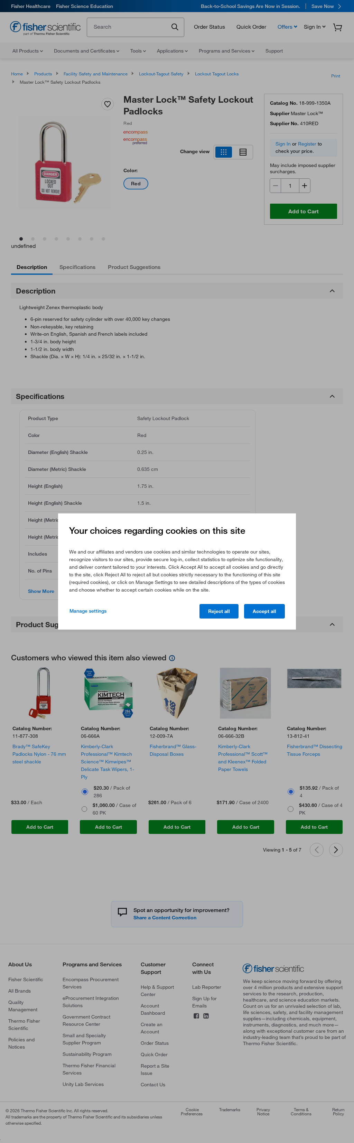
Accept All (264, 611)
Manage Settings (87, 611)
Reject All (219, 611)
